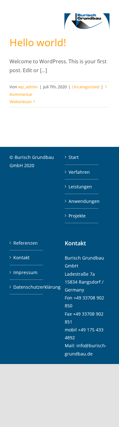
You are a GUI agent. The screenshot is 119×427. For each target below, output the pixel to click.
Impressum (25, 272)
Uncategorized (85, 87)
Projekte (77, 216)
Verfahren (79, 172)
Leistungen (80, 187)
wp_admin (28, 87)
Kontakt (21, 257)
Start (74, 157)
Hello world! (38, 42)
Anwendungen (82, 201)
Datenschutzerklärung (26, 287)
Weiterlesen (21, 101)
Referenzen (25, 243)
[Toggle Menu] (14, 21)
